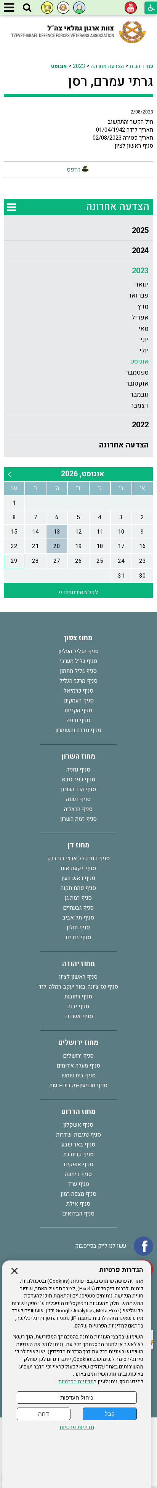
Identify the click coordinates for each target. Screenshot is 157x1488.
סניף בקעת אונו (78, 868)
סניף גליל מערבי (78, 661)
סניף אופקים (78, 1164)
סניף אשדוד (78, 1016)
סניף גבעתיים (78, 908)
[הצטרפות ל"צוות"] (63, 8)
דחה (43, 1414)
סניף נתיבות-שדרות (78, 1135)
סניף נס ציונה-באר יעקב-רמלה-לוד (78, 987)
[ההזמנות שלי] (47, 8)
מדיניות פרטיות (76, 1427)
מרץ (143, 306)
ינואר (142, 284)
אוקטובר (137, 383)
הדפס (73, 169)
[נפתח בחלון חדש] (131, 8)
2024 (140, 250)
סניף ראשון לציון (78, 977)
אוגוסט (59, 66)
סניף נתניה (78, 769)
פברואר (138, 295)
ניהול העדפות (76, 1397)
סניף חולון (78, 927)
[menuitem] (78, 231)
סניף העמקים (78, 700)
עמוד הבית (141, 66)
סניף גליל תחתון (78, 671)
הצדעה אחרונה (107, 66)
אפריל (140, 317)
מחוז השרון (78, 756)
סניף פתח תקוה (78, 888)
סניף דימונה (78, 1174)
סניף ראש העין (78, 878)
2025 (140, 230)
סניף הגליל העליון (78, 651)
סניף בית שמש (78, 1075)
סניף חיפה (78, 720)
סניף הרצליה (78, 809)
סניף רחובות (78, 996)
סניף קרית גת (78, 1154)
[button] (27, 8)
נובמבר (139, 394)
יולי (144, 350)
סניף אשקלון (78, 1125)
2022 (140, 424)
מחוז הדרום (78, 1112)
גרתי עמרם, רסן (110, 81)
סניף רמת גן (78, 898)
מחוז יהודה (78, 964)
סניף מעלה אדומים (78, 1065)
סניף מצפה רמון (78, 1194)
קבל (110, 1414)
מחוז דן (78, 845)
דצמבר (139, 405)
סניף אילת (78, 1204)
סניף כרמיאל (78, 691)
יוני (145, 339)
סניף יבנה (78, 1006)
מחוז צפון (78, 638)
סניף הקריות (78, 710)
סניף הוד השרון (78, 789)
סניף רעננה (78, 799)
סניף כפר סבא (78, 779)
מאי (143, 328)
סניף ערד (78, 1184)
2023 (79, 66)
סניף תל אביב (78, 917)
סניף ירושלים (78, 1056)
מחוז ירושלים (78, 1043)
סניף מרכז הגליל (78, 681)
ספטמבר (137, 372)
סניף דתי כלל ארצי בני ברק (78, 858)
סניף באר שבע (78, 1144)
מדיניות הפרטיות (76, 1382)
